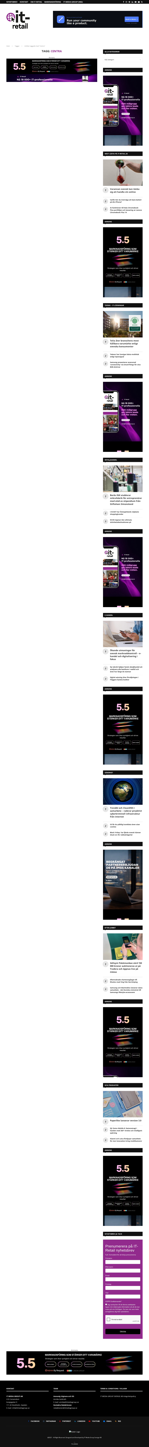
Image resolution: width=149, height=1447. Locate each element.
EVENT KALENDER (125, 38)
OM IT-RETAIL (36, 2)
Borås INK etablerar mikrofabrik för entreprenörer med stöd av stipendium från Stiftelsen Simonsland (126, 499)
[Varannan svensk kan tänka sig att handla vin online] (123, 172)
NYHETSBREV (11, 2)
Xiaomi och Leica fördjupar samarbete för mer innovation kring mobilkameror (126, 1140)
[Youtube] (135, 2)
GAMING (101, 38)
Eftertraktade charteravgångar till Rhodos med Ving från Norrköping (124, 981)
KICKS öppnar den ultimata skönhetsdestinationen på (121, 521)
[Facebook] (123, 2)
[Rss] (142, 2)
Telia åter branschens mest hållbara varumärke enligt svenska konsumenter (124, 343)
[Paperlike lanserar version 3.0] (123, 1104)
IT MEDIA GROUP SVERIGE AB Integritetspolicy (118, 1396)
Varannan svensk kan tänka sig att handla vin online (124, 190)
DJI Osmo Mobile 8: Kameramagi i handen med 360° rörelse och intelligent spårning (126, 1130)
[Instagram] (126, 2)
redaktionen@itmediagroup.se (65, 1408)
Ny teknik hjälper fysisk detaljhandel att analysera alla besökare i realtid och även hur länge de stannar (126, 669)
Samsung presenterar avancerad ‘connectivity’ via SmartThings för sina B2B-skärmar (125, 364)
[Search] (141, 38)
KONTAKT (24, 2)
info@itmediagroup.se (21, 1408)
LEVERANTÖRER (78, 38)
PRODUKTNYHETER (61, 38)
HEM (9, 38)
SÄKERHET (112, 38)
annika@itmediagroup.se (69, 1402)
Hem (8, 46)
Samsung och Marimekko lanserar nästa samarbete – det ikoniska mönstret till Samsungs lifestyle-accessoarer (126, 990)
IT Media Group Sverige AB (93, 1437)
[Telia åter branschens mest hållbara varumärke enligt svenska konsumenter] (123, 324)
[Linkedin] (132, 2)
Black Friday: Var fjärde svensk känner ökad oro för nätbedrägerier (125, 833)
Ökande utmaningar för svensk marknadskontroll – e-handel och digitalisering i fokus (125, 655)
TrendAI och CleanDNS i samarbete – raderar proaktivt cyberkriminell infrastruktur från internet (126, 812)
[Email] (139, 2)
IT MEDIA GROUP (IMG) (73, 2)
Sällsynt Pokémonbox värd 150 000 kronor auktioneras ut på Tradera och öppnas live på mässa (126, 967)
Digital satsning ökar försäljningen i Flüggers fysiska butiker (124, 678)
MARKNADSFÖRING (52, 2)
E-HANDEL (90, 38)
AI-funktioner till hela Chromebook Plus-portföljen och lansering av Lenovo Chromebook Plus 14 (126, 210)
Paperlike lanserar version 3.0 (125, 1120)
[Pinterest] (129, 2)
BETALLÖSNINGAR (21, 38)
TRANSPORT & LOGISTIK (41, 38)
